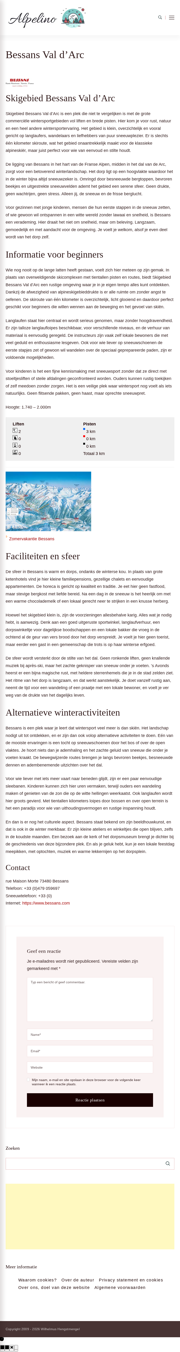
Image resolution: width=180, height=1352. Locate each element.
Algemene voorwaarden (120, 1287)
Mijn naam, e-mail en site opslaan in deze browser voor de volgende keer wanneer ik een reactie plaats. (86, 1082)
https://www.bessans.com (46, 903)
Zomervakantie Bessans (31, 539)
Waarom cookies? (37, 1280)
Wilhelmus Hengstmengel (60, 1329)
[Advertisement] (90, 1216)
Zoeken (13, 1148)
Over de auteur (77, 1280)
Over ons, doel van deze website (54, 1287)
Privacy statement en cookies (131, 1280)
